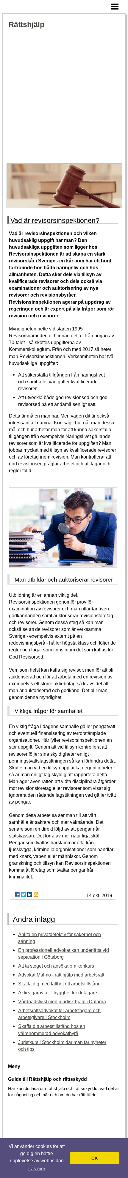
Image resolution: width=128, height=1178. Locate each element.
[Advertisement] (64, 96)
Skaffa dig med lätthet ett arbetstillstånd (59, 983)
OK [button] (94, 1158)
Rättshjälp (26, 25)
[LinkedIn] (29, 894)
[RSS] (36, 894)
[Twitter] (23, 894)
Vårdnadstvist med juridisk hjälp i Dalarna (62, 1001)
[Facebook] (17, 894)
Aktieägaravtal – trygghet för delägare (57, 992)
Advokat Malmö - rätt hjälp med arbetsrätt (61, 974)
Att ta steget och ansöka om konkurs (56, 965)
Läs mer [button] (36, 1168)
